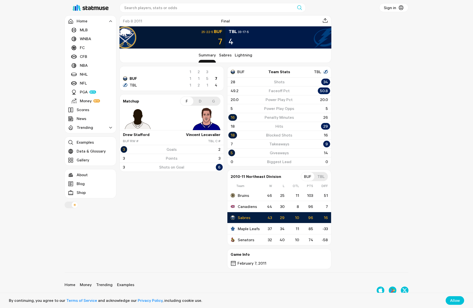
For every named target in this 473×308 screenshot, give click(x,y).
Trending (104, 284)
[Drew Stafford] (137, 119)
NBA (84, 65)
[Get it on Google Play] (392, 290)
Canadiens (247, 206)
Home (70, 284)
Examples (85, 142)
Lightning (243, 55)
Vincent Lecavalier (203, 134)
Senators (246, 239)
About (82, 174)
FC (82, 47)
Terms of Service (81, 300)
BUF (133, 78)
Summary (207, 55)
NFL (83, 83)
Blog (81, 183)
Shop (81, 192)
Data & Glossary (91, 151)
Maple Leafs (249, 228)
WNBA (85, 38)
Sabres (225, 55)
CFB (83, 56)
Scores (83, 109)
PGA (84, 92)
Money (86, 100)
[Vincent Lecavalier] (205, 119)
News (81, 118)
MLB (84, 30)
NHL (84, 74)
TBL (133, 85)
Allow (455, 300)
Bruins (243, 195)
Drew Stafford (136, 134)
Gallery (83, 160)
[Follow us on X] (404, 290)
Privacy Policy (150, 300)
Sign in (390, 7)
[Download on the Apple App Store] (380, 290)
